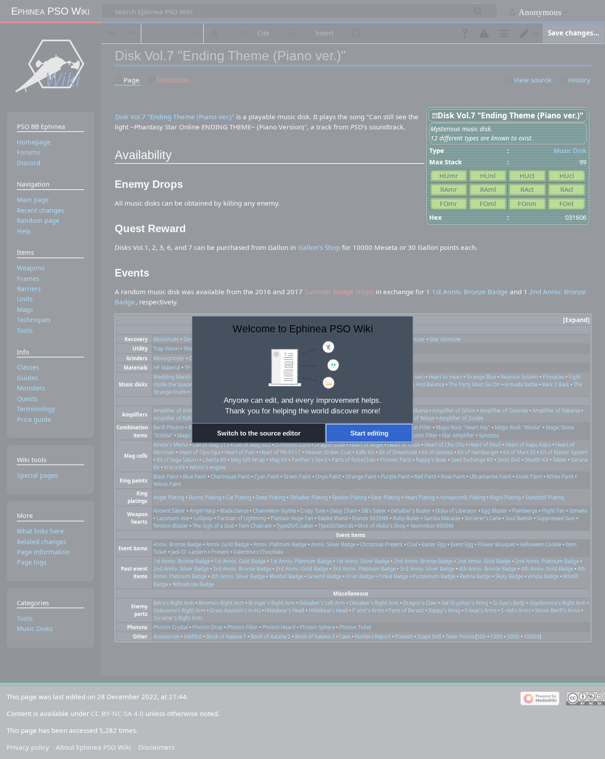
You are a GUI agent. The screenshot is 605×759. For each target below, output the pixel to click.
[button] (258, 433)
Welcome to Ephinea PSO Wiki (303, 329)
